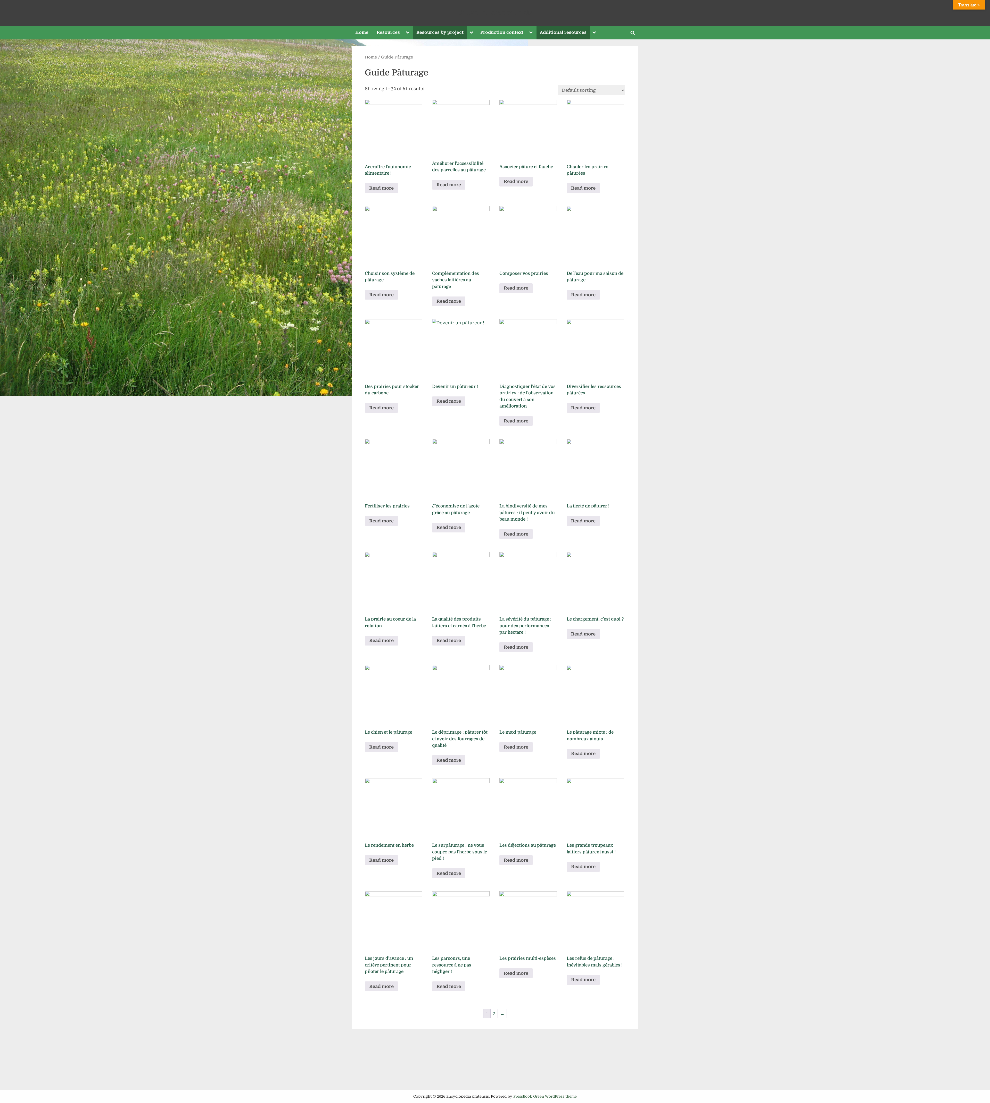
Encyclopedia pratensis (495, 12)
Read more (381, 188)
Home (361, 32)
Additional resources (563, 32)
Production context (501, 32)
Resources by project (440, 32)
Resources (388, 32)
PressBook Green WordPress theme (545, 1096)
